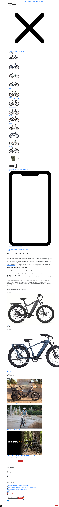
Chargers (16, 169)
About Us (10, 249)
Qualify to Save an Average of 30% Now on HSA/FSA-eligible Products (34, 1)
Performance (22, 485)
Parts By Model (11, 169)
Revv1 (9, 250)
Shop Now (9, 328)
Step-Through (19, 485)
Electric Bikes (9, 487)
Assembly (15, 491)
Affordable (8, 485)
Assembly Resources (17, 247)
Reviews (27, 249)
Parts (9, 162)
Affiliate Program (22, 489)
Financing (21, 247)
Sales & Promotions (22, 51)
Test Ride (26, 489)
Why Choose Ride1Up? (14, 249)
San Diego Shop (23, 487)
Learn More (8, 464)
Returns (20, 491)
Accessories (12, 487)
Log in (21, 491)
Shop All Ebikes (11, 51)
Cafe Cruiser (10, 371)
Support (9, 170)
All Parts (27, 169)
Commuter (11, 485)
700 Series (9, 325)
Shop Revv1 (14, 51)
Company (9, 248)
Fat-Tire (14, 485)
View (18, 158)
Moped (16, 485)
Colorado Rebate (27, 487)
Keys (25, 169)
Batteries (14, 169)
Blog (20, 249)
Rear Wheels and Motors (21, 169)
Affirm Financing (32, 487)
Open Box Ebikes (26, 485)
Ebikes (9, 50)
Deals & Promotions (18, 487)
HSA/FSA (35, 487)
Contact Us (10, 247)
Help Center (13, 247)
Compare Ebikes (18, 51)
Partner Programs (23, 249)
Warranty (17, 491)
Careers (18, 249)
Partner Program (18, 489)
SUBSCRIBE (20, 497)
